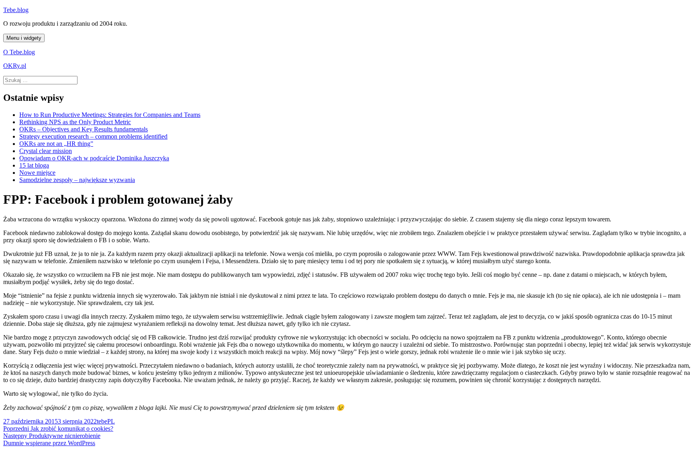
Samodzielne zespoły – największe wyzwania (77, 179)
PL (111, 421)
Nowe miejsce (37, 172)
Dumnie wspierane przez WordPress (49, 443)
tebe (102, 421)
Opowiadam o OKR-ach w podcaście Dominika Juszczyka (94, 158)
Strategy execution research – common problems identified (93, 136)
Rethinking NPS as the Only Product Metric (75, 122)
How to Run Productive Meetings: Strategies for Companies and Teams (109, 114)
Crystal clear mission (45, 150)
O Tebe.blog (19, 52)
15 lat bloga (34, 165)
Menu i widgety (23, 38)
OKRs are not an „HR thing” (56, 143)
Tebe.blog (16, 9)
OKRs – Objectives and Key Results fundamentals (83, 129)
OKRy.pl (14, 65)
